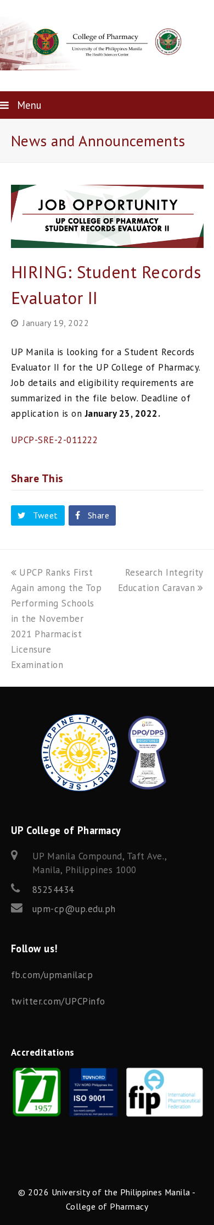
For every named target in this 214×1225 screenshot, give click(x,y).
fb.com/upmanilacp (52, 975)
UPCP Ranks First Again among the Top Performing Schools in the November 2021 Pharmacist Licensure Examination (56, 618)
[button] (38, 515)
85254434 (53, 890)
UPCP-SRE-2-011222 (54, 440)
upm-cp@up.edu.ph (74, 909)
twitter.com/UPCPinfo (58, 1001)
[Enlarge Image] (107, 240)
